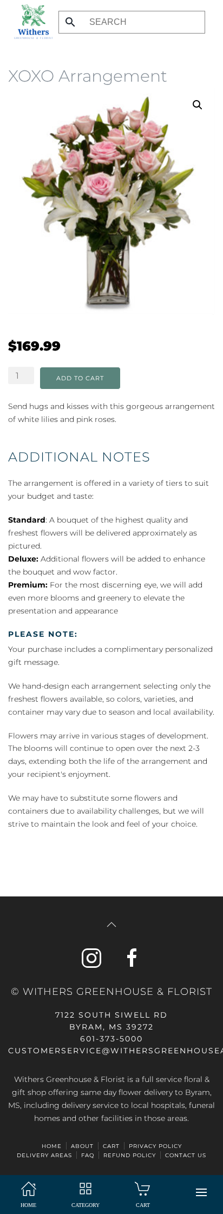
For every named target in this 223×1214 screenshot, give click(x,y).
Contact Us (185, 1155)
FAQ (87, 1155)
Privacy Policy (155, 1146)
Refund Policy (129, 1155)
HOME (52, 1146)
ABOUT (82, 1146)
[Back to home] (30, 21)
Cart (111, 1146)
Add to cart (80, 378)
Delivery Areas (44, 1155)
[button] (201, 1192)
